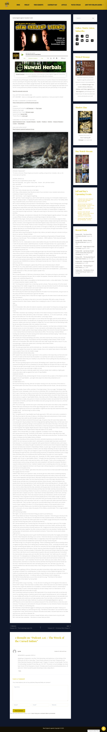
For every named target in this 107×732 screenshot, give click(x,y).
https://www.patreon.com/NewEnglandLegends (26, 102)
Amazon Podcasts (58, 121)
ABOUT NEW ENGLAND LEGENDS (93, 5)
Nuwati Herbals (20, 74)
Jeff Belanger (30, 108)
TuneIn (15, 123)
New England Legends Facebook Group (23, 129)
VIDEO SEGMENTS (38, 5)
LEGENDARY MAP (52, 5)
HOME (18, 5)
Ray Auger (39, 108)
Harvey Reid (24, 114)
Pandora (44, 121)
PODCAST (26, 5)
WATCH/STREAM (76, 5)
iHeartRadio (21, 123)
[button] (94, 4)
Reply (20, 671)
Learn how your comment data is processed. (43, 713)
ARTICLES (64, 5)
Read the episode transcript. (20, 91)
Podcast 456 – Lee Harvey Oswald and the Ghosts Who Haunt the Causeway (84, 252)
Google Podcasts (31, 121)
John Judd (24, 116)
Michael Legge (30, 112)
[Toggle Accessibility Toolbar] (103, 728)
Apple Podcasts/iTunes (19, 121)
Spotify (39, 121)
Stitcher (50, 121)
